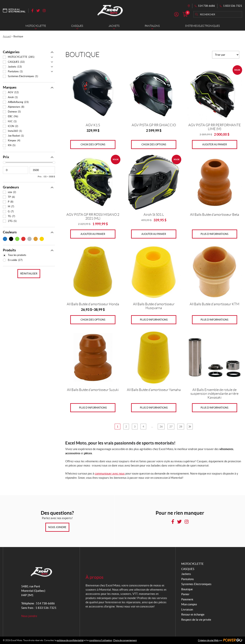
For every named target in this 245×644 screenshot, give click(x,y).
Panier (185, 594)
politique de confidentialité (70, 640)
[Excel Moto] (110, 10)
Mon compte (189, 604)
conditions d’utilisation (100, 640)
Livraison (187, 609)
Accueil (7, 36)
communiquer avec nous (110, 473)
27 (170, 426)
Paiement (187, 599)
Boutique (187, 589)
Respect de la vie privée (196, 619)
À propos (94, 577)
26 (161, 426)
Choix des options (93, 144)
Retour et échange (192, 614)
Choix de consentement (125, 640)
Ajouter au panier (214, 144)
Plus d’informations (214, 234)
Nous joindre (57, 527)
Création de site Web (208, 640)
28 (180, 426)
